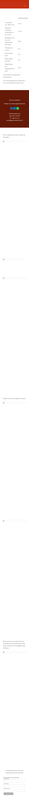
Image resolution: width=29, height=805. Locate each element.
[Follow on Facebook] (11, 108)
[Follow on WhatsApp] (17, 108)
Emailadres (6, 778)
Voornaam (6, 783)
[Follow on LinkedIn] (14, 108)
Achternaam (7, 788)
